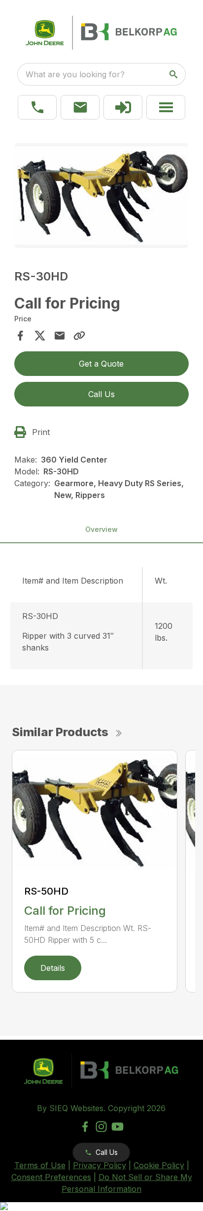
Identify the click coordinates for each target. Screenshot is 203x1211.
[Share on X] (40, 336)
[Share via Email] (60, 336)
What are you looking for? (75, 74)
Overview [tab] (101, 529)
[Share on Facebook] (20, 336)
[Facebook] (85, 1126)
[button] (37, 107)
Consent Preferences (51, 1177)
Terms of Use (40, 1165)
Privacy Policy (99, 1165)
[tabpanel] (101, 197)
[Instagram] (101, 1126)
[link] (122, 107)
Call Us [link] (101, 394)
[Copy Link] (79, 336)
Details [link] (52, 968)
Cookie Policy (159, 1165)
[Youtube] (117, 1126)
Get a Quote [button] (101, 364)
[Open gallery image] (101, 195)
